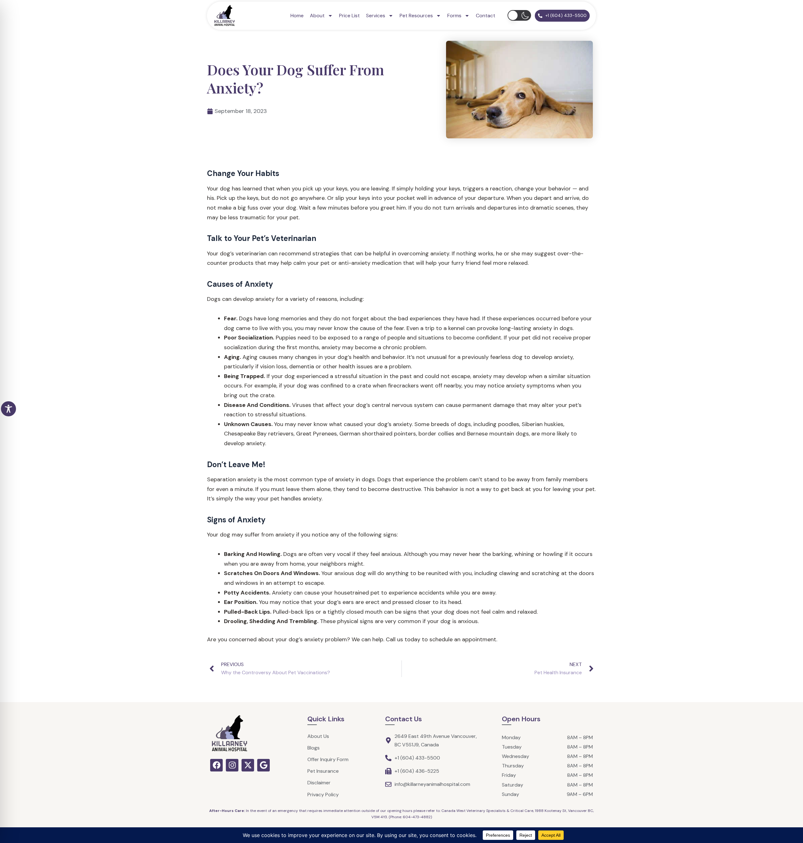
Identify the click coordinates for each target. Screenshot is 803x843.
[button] (519, 15)
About (317, 15)
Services (375, 15)
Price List (349, 15)
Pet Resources (416, 15)
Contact (485, 15)
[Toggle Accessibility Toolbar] (8, 409)
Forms (454, 15)
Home (297, 15)
